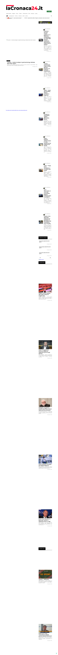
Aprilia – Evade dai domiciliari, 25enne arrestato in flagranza (47, 93)
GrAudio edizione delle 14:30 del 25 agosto (45, 241)
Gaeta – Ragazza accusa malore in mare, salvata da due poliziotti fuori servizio (47, 142)
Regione (13, 13)
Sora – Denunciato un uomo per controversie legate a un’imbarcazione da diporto (47, 193)
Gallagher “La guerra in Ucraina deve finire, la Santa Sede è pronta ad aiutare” (45, 409)
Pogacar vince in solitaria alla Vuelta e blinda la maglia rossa (44, 294)
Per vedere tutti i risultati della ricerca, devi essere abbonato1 (16, 110)
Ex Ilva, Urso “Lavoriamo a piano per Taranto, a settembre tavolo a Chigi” (44, 520)
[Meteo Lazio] (41, 259)
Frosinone (32, 13)
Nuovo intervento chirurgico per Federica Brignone (45, 465)
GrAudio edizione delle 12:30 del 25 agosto (45, 253)
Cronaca (20, 15)
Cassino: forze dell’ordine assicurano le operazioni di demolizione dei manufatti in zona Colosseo (47, 220)
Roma (17, 13)
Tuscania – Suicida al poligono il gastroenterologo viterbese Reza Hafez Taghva (21, 63)
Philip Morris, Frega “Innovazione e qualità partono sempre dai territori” (45, 635)
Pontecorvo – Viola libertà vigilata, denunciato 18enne (47, 117)
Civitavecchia (25, 13)
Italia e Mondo (8, 13)
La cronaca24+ (11, 15)
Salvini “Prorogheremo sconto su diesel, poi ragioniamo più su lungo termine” (44, 351)
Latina (36, 13)
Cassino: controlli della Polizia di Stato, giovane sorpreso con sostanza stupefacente (47, 67)
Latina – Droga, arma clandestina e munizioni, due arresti (47, 168)
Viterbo (20, 13)
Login (49, 11)
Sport (24, 15)
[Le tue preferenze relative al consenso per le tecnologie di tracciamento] (56, 653)
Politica (16, 15)
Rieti (29, 13)
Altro (26, 15)
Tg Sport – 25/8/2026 (44, 579)
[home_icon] (7, 16)
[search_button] (51, 16)
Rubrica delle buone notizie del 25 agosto (44, 247)
